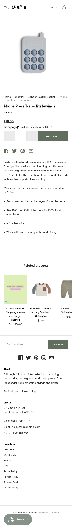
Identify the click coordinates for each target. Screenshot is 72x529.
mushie (8, 112)
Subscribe (58, 344)
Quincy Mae (41, 316)
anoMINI (15, 319)
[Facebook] (20, 358)
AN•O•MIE (9, 449)
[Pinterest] (36, 358)
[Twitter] (28, 358)
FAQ (6, 466)
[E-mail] (51, 358)
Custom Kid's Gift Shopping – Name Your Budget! (15, 312)
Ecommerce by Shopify (49, 512)
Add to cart (53, 136)
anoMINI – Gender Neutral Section (35, 96)
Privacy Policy (11, 476)
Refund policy (11, 487)
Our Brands (10, 455)
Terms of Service (12, 482)
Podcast (8, 460)
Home (7, 96)
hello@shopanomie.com (26, 426)
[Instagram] (43, 358)
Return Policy (10, 471)
